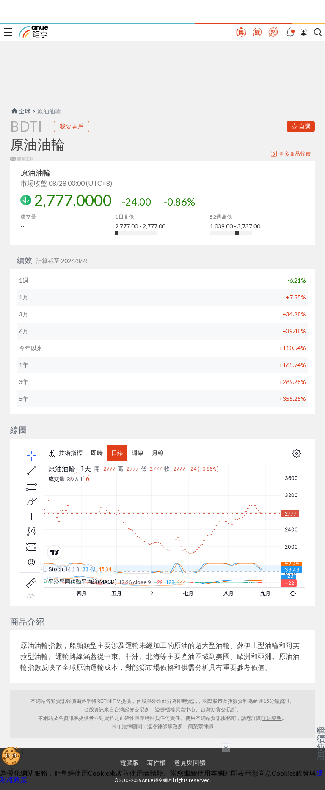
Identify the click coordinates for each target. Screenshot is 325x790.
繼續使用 (321, 742)
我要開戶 (71, 126)
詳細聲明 (272, 718)
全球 (24, 111)
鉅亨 (33, 31)
